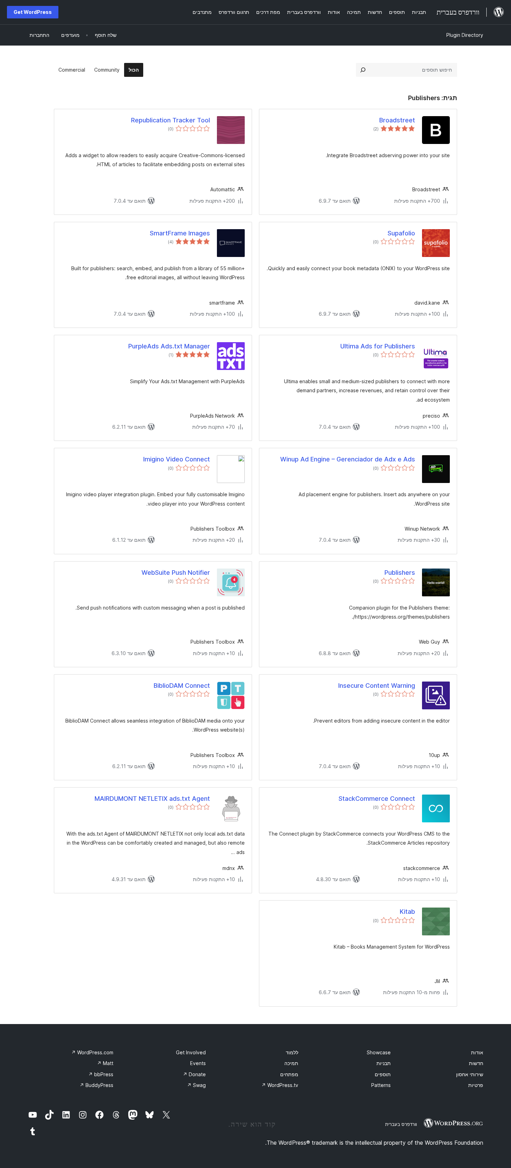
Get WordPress (33, 12)
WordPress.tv (279, 1085)
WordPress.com (92, 1052)
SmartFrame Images (180, 233)
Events (198, 1063)
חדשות (476, 1063)
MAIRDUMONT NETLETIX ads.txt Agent (152, 798)
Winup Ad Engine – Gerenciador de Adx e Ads (347, 459)
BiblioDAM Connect (182, 685)
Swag (196, 1085)
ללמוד (292, 1052)
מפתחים (289, 1074)
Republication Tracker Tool (170, 120)
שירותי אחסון (469, 1074)
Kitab (407, 911)
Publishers (399, 572)
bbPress (100, 1074)
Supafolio (401, 233)
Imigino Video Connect (176, 459)
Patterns (381, 1085)
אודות (477, 1052)
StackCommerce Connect (377, 798)
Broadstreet (397, 120)
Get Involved (191, 1052)
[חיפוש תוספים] (363, 70)
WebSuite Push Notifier (175, 572)
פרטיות (475, 1085)
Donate (194, 1074)
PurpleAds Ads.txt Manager (169, 346)
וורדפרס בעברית (401, 1124)
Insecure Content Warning (376, 685)
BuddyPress (96, 1085)
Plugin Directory (464, 35)
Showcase (379, 1052)
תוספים (383, 1074)
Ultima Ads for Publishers (377, 346)
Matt (105, 1063)
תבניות (383, 1063)
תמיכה (291, 1063)
